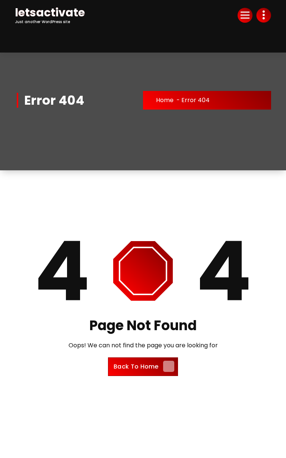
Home (165, 100)
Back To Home (136, 366)
